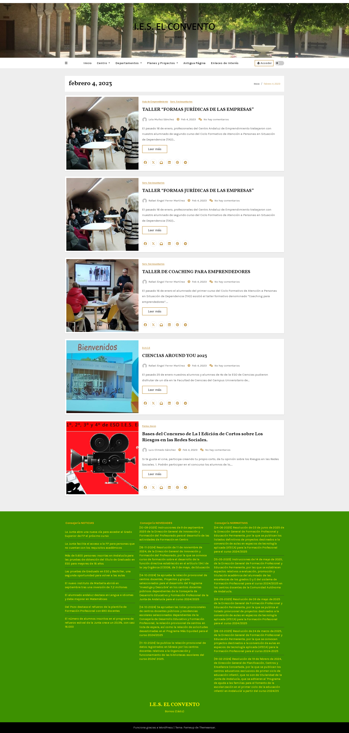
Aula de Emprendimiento (155, 102)
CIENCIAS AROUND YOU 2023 (174, 355)
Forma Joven (149, 426)
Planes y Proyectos (161, 63)
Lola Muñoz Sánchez (161, 119)
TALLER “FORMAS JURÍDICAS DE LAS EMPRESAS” (198, 109)
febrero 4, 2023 (272, 83)
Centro (102, 63)
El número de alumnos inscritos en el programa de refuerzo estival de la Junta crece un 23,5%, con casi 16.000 (100, 623)
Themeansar (207, 727)
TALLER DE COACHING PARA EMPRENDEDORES (196, 272)
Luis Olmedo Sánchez (162, 449)
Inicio (87, 63)
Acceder (266, 63)
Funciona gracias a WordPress (153, 727)
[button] (66, 63)
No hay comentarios (216, 119)
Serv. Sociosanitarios (181, 102)
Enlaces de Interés (225, 63)
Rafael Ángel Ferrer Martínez (167, 200)
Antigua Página (194, 63)
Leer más (154, 149)
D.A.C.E (146, 348)
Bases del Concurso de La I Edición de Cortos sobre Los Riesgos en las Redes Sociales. (202, 437)
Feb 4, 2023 (188, 119)
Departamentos (127, 63)
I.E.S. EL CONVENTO (174, 26)
